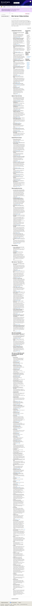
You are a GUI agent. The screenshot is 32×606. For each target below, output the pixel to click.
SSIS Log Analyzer (17, 84)
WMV (16, 37)
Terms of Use (2, 605)
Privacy (18, 604)
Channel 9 (28, 57)
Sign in (30, 6)
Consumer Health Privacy (23, 604)
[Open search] (28, 6)
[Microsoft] (1, 6)
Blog (11, 604)
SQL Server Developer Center (28, 64)
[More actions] (30, 13)
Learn (12, 13)
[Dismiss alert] (30, 1)
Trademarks (6, 605)
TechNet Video (29, 56)
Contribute (14, 604)
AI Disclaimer (2, 604)
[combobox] (5, 14)
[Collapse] (9, 13)
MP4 (19, 37)
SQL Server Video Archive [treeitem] (5, 16)
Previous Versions (7, 604)
